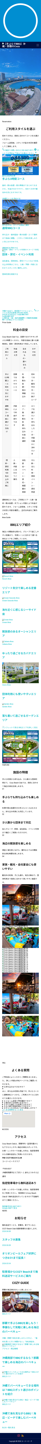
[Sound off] (37, 111)
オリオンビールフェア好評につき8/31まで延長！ (25, 113)
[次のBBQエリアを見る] (3, 726)
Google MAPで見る (9, 1208)
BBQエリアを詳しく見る (28, 727)
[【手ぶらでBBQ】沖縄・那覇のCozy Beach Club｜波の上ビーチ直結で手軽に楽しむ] (14, 45)
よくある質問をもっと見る (12, 1110)
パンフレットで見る (10, 727)
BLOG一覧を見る (8, 1428)
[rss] (22, 1436)
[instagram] (18, 1435)
